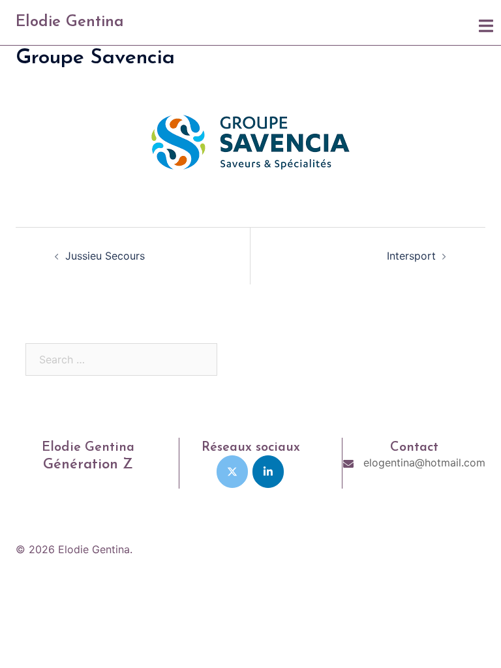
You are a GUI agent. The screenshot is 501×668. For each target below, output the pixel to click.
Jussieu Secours (105, 255)
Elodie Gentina (70, 22)
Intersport (411, 255)
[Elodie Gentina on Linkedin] (268, 471)
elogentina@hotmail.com (424, 462)
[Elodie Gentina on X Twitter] (232, 471)
